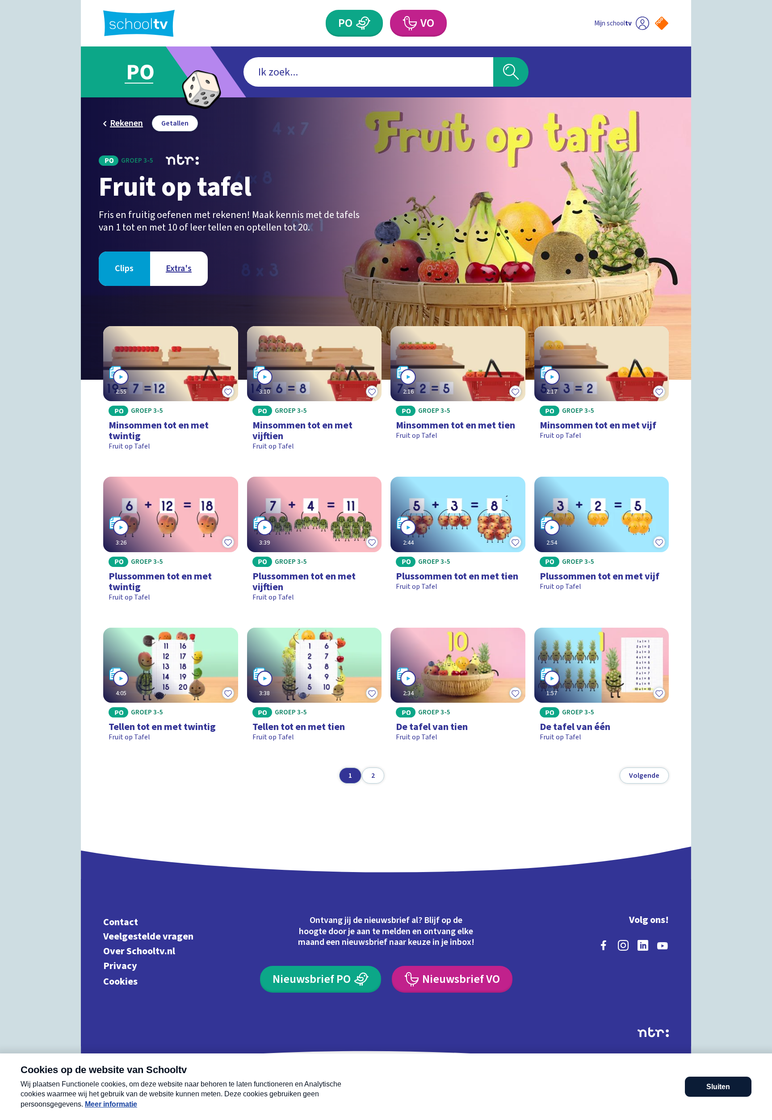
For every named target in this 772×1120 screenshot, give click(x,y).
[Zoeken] (511, 72)
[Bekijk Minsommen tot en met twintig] (170, 392)
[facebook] (603, 945)
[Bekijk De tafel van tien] (457, 689)
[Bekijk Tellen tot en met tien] (314, 689)
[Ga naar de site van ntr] (653, 1032)
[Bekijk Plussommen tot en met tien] (457, 543)
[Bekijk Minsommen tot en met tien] (457, 392)
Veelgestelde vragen (148, 937)
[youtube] (662, 945)
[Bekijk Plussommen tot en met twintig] (170, 543)
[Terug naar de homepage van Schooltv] (139, 23)
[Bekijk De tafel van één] (601, 689)
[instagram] (623, 945)
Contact (120, 922)
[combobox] (368, 72)
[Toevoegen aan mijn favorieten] (228, 391)
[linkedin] (643, 945)
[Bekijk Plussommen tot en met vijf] (601, 543)
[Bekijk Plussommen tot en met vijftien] (314, 543)
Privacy (120, 966)
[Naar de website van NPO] (662, 23)
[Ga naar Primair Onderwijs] (148, 71)
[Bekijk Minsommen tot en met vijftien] (314, 392)
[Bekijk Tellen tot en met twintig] (170, 689)
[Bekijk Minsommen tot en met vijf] (601, 392)
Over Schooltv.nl (139, 951)
